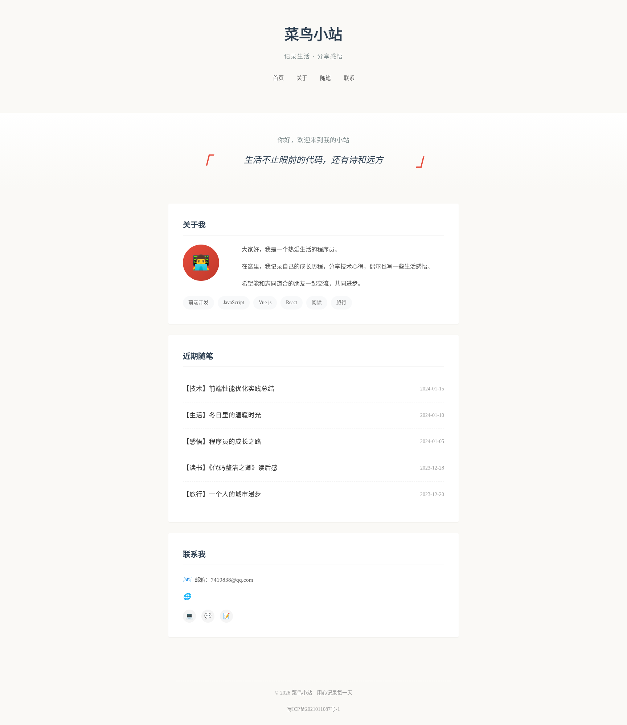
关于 (301, 78)
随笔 (325, 78)
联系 (349, 78)
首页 (278, 78)
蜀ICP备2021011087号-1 (313, 709)
